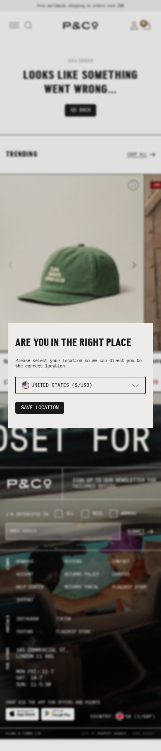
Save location (40, 407)
